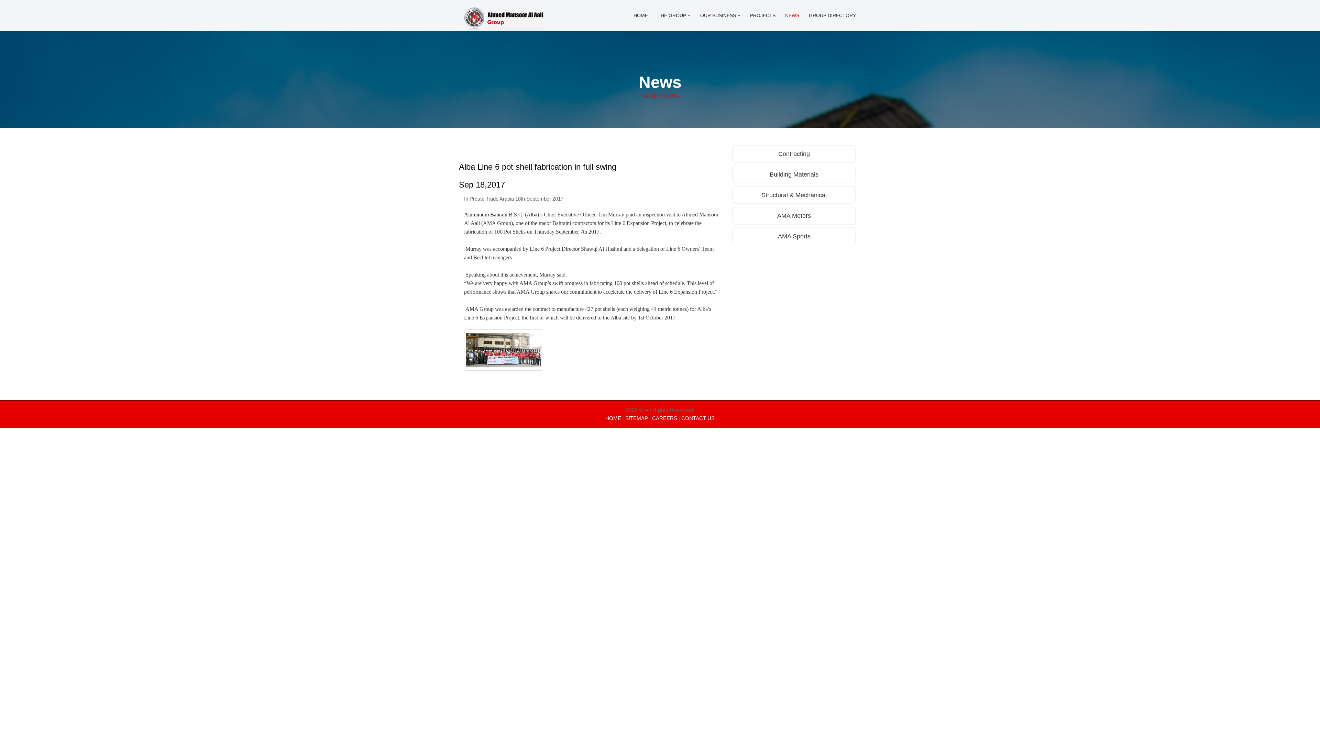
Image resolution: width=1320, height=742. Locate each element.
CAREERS (664, 418)
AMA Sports (794, 236)
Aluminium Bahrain (485, 214)
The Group (673, 15)
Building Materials (794, 174)
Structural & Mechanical (794, 195)
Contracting (794, 153)
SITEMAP (636, 418)
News (792, 15)
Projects (763, 15)
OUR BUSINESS (718, 15)
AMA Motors (794, 215)
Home (641, 15)
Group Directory (832, 15)
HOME (613, 418)
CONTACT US (698, 418)
